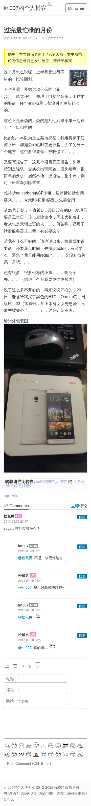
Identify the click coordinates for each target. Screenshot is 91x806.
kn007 (59, 787)
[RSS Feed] (50, 4)
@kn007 (25, 587)
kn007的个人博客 (25, 7)
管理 (60, 793)
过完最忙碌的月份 (28, 29)
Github (9, 799)
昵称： (12, 678)
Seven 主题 (76, 793)
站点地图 (46, 793)
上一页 (11, 666)
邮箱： (12, 690)
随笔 (15, 495)
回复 (82, 517)
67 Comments (52, 37)
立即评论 (79, 506)
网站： (12, 701)
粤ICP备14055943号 (20, 793)
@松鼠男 (25, 557)
